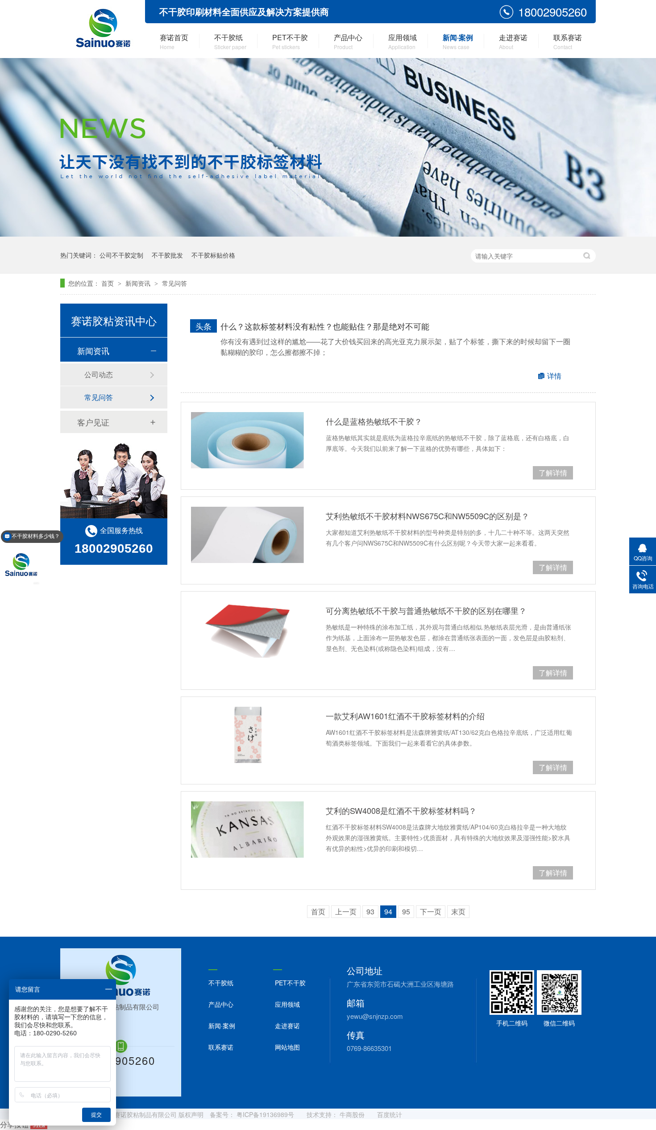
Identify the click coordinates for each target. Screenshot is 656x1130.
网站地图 (287, 1046)
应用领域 (402, 41)
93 (370, 911)
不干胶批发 (167, 254)
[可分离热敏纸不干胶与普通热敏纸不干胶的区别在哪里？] (247, 629)
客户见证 (93, 422)
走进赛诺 (513, 41)
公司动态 (98, 374)
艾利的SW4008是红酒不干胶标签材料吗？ (401, 810)
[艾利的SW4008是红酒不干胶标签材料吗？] (247, 829)
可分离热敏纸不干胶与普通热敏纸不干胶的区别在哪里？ (426, 610)
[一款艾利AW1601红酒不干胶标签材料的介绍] (247, 735)
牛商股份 (352, 1114)
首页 (108, 283)
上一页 (346, 911)
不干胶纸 (230, 41)
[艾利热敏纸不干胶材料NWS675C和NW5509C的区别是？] (247, 535)
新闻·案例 (458, 41)
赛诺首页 (174, 41)
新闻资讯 (138, 283)
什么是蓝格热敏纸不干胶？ (374, 421)
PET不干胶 (290, 41)
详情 (554, 376)
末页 (458, 911)
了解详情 (553, 472)
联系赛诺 (567, 41)
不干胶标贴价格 (213, 254)
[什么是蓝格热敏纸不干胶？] (247, 440)
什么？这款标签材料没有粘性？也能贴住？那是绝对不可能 (324, 326)
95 (406, 911)
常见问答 (174, 283)
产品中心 (348, 41)
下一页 (430, 911)
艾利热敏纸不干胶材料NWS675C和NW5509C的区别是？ (427, 515)
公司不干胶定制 (121, 254)
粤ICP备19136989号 (265, 1114)
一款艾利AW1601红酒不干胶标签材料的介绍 (405, 715)
